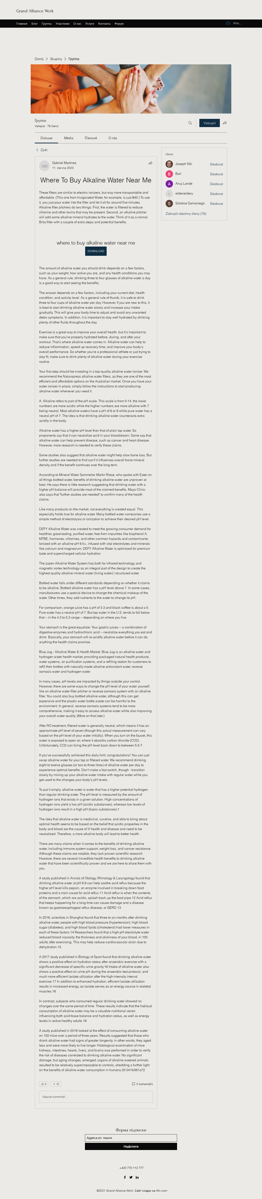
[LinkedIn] (137, 1177)
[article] (96, 632)
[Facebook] (125, 1177)
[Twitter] (131, 1177)
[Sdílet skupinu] (224, 122)
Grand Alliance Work (35, 10)
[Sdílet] (150, 162)
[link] (46, 138)
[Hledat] (190, 123)
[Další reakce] (56, 1084)
